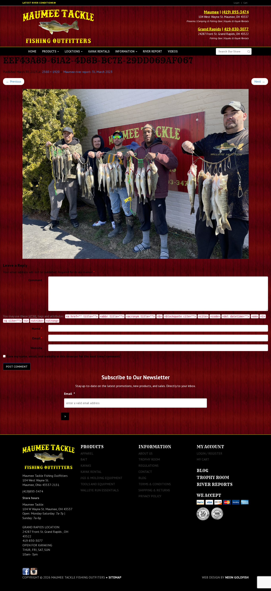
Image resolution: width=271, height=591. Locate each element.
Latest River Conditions (38, 2)
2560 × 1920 (51, 72)
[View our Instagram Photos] (33, 571)
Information (125, 51)
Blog (142, 478)
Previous (13, 81)
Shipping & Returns (154, 490)
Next (259, 81)
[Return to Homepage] (58, 26)
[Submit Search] (249, 51)
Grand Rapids (209, 29)
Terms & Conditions (154, 484)
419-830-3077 (236, 29)
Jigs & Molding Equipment (101, 478)
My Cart (203, 459)
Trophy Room (149, 459)
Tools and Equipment (98, 484)
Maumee (211, 11)
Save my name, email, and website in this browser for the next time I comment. (63, 356)
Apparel (87, 453)
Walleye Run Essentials (100, 490)
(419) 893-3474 (235, 11)
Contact (145, 472)
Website (36, 348)
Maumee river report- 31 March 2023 (87, 72)
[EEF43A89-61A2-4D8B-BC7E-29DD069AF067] (135, 174)
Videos (173, 51)
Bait (84, 459)
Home (32, 51)
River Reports (215, 484)
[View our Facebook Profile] (25, 571)
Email (37, 338)
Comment (35, 280)
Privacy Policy (149, 496)
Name (37, 328)
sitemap (115, 577)
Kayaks (86, 465)
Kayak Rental (91, 472)
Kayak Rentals (99, 51)
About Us (145, 453)
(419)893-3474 (32, 491)
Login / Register (209, 453)
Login (236, 2)
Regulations (148, 465)
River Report (152, 51)
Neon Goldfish (237, 577)
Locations (73, 51)
